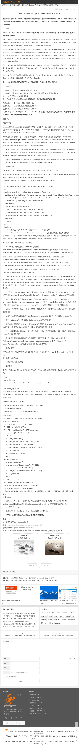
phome (64, 619)
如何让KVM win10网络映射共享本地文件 (16, 621)
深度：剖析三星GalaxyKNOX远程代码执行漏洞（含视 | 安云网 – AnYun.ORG (34, 580)
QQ (5, 672)
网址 (5, 668)
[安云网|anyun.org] (43, 744)
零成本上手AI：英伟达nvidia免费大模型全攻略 (18, 618)
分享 (46, 565)
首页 (5, 5)
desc (58, 612)
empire (48, 612)
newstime (65, 612)
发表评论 (60, 9)
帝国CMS (44, 623)
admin (41, 578)
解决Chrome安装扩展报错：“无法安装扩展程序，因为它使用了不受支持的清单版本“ (29, 624)
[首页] (76, 723)
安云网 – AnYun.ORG (12, 2)
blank (72, 612)
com (42, 612)
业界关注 (11, 5)
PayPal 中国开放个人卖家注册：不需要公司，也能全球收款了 (22, 626)
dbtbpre (57, 623)
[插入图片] (74, 658)
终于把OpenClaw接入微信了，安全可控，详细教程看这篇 (21, 616)
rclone (50, 619)
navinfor (43, 619)
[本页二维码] (76, 740)
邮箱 (6, 663)
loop (50, 616)
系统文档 (57, 619)
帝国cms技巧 (72, 619)
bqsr (53, 612)
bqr (73, 616)
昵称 (6, 659)
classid (68, 616)
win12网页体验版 (26, 590)
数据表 (51, 623)
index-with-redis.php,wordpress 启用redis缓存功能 (19, 613)
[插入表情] (70, 658)
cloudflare (44, 616)
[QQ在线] (11, 718)
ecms (55, 616)
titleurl (61, 616)
